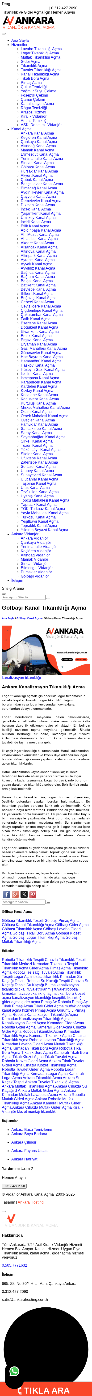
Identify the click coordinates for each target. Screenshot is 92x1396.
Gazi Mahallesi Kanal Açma (44, 348)
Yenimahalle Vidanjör (39, 547)
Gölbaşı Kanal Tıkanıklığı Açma (28, 925)
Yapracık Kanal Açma (39, 505)
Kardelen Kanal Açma (39, 386)
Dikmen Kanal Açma (38, 205)
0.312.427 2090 (14, 1186)
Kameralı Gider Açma (54, 1027)
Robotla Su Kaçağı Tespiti (48, 981)
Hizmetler (19, 45)
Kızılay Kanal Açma (37, 391)
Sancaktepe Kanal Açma (41, 429)
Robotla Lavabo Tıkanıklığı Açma (56, 1040)
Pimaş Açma (31, 83)
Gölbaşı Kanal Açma (38, 167)
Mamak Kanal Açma (37, 150)
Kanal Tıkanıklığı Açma (40, 74)
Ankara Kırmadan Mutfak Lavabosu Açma (39, 1092)
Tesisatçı (33, 972)
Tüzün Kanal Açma (37, 445)
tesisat (38, 977)
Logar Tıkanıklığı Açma (40, 53)
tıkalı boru (66, 993)
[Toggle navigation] (4, 33)
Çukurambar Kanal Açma (42, 315)
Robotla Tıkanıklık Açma (42, 1031)
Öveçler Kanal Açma (38, 420)
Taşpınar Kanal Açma (38, 483)
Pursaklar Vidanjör (36, 572)
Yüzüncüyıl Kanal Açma (41, 450)
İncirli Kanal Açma (36, 222)
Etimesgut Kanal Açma (40, 154)
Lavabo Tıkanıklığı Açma (41, 49)
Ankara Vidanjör (24, 534)
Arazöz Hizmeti (33, 112)
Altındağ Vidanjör (35, 555)
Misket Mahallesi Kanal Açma (45, 407)
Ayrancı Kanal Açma (38, 260)
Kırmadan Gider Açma (65, 1023)
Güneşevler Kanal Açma (41, 353)
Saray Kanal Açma (36, 433)
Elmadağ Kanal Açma (39, 188)
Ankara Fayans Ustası (29, 1151)
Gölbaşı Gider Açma (72, 925)
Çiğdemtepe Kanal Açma (42, 310)
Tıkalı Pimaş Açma (17, 1006)
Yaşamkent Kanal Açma (41, 213)
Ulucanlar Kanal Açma (39, 479)
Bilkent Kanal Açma (37, 294)
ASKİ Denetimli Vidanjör (41, 125)
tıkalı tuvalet (28, 989)
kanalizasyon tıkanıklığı (21, 678)
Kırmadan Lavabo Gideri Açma (27, 1044)
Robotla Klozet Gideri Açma (25, 1061)
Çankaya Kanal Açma (39, 142)
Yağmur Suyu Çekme (38, 91)
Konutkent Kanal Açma (40, 399)
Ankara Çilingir (23, 1142)
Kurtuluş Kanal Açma (38, 403)
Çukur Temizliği (34, 87)
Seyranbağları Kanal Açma (43, 437)
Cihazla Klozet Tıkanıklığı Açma (49, 1065)
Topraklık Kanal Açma (39, 526)
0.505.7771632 (14, 1265)
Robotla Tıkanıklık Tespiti (23, 960)
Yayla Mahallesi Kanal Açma (45, 513)
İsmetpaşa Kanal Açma (40, 378)
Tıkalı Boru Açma (35, 78)
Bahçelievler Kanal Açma (42, 184)
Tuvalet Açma (52, 972)
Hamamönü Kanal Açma (41, 361)
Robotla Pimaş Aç (73, 1002)
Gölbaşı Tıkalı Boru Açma (34, 933)
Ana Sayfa (20, 40)
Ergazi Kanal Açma (37, 340)
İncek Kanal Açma (36, 209)
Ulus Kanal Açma (35, 488)
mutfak (71, 1006)
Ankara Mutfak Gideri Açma (40, 1090)
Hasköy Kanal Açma (38, 365)
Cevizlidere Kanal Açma (41, 306)
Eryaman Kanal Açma (39, 344)
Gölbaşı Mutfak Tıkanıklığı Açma (40, 939)
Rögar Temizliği (34, 108)
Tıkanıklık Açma (34, 66)
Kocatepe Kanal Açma (39, 395)
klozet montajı (28, 1112)
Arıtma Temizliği (34, 121)
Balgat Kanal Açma (37, 281)
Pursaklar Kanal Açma (39, 171)
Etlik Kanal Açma (35, 226)
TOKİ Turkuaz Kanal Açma (43, 509)
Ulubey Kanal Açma (37, 471)
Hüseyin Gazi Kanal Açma (43, 370)
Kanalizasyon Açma (37, 104)
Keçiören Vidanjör (36, 551)
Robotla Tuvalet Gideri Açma (26, 1069)
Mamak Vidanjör (34, 559)
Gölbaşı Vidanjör (35, 576)
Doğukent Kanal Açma (39, 327)
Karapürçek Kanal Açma (41, 382)
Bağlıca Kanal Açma (38, 272)
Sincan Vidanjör (34, 564)
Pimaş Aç (49, 1002)
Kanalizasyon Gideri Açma (24, 1023)
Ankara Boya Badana (29, 1134)
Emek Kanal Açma (36, 336)
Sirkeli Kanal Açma (37, 441)
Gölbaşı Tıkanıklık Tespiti (23, 921)
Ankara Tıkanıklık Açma (42, 1078)
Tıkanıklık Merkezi (17, 964)
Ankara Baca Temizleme (31, 1130)
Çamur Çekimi (33, 99)
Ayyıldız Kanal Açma (38, 268)
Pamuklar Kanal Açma (39, 424)
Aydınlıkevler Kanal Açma (42, 192)
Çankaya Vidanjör (36, 542)
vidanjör (83, 1006)
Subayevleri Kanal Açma (41, 475)
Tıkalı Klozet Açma (28, 1057)
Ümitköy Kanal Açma (38, 218)
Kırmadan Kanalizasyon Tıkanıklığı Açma (36, 1019)
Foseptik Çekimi (34, 95)
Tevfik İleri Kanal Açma (40, 492)
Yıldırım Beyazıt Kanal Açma (44, 530)
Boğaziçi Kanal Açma (39, 298)
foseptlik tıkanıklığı (67, 998)
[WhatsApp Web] (14, 1375)
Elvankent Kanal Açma (40, 332)
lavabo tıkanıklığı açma (37, 993)
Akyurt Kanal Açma (37, 175)
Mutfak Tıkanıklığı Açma (40, 57)
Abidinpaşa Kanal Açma (41, 230)
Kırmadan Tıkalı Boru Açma (35, 1048)
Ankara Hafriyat (24, 1159)
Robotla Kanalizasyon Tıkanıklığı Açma (45, 1015)
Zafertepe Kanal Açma (39, 462)
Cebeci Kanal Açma (37, 302)
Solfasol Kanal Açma (38, 467)
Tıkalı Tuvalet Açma (61, 1057)
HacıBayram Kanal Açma (42, 357)
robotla (72, 989)
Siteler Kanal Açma (37, 454)
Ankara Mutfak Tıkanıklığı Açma (28, 1086)
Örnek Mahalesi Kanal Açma (44, 416)
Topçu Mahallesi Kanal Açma (45, 500)
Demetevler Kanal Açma (41, 201)
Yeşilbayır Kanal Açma (40, 521)
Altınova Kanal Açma (38, 251)
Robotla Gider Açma (19, 1027)
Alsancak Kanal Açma (39, 247)
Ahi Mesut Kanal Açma (40, 234)
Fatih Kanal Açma (35, 319)
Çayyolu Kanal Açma (38, 197)
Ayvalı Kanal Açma (36, 264)
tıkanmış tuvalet (52, 989)
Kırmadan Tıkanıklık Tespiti (55, 964)
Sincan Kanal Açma (37, 163)
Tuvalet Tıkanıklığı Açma (41, 70)
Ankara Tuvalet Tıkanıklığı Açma (52, 1082)
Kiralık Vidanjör (33, 116)
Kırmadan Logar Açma (49, 1074)
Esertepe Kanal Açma (39, 323)
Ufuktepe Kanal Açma (39, 458)
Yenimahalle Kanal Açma (42, 159)
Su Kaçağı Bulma (41, 985)
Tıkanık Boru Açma (37, 1053)
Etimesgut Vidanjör (37, 568)
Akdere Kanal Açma (37, 243)
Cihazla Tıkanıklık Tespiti (66, 960)
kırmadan (10, 993)
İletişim (17, 580)
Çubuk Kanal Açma (37, 180)
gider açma (11, 1002)
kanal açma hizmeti (18, 1010)
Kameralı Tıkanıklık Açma (50, 1036)
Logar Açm (23, 977)
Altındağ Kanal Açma (38, 146)
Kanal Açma (21, 129)
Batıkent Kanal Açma (38, 285)
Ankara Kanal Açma (37, 133)
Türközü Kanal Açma (38, 517)
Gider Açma (30, 62)
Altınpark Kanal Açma (39, 256)
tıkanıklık (51, 977)
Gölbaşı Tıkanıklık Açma (22, 929)
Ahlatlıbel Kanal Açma (39, 239)
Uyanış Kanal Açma (37, 496)
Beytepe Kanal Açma (38, 289)
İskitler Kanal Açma (37, 374)
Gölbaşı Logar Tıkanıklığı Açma (39, 937)
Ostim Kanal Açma (36, 412)
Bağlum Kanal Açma (38, 277)
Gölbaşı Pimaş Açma (62, 921)
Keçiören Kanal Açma (39, 137)
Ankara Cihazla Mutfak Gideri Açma (42, 1107)
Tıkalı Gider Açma (49, 1006)
